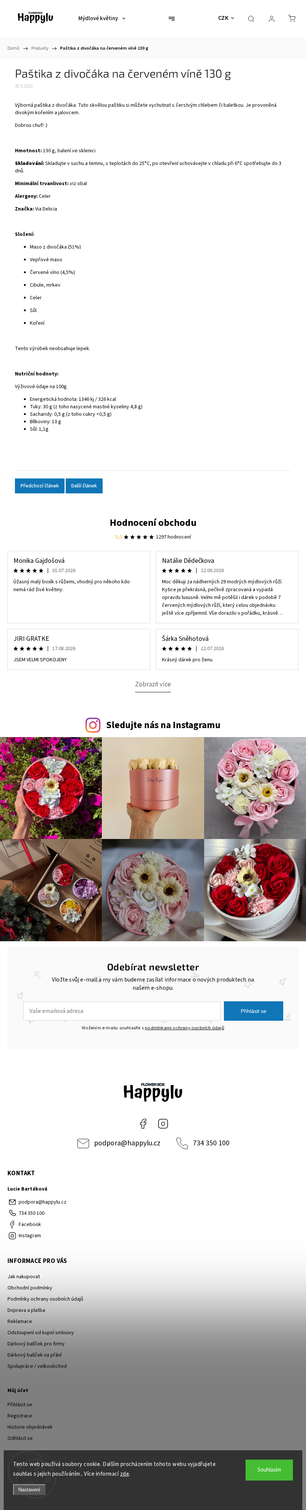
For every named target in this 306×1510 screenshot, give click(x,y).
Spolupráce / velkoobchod (37, 1366)
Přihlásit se (253, 1011)
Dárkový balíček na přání (34, 1355)
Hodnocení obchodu (153, 523)
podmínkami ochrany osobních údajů (184, 1027)
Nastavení (29, 1489)
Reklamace (19, 1321)
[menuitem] (101, 18)
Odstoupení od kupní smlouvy (40, 1332)
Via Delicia (46, 209)
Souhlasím (269, 1470)
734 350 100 (211, 1143)
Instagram (163, 1123)
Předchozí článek (40, 486)
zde (124, 1474)
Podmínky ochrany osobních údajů (45, 1299)
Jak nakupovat (23, 1276)
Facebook (143, 1123)
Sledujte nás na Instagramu (163, 725)
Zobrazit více (153, 684)
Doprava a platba (26, 1310)
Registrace (19, 1416)
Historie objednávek (30, 1427)
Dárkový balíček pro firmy (36, 1344)
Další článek (84, 486)
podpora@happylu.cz (127, 1143)
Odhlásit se (20, 1438)
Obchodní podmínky (29, 1288)
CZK (223, 18)
